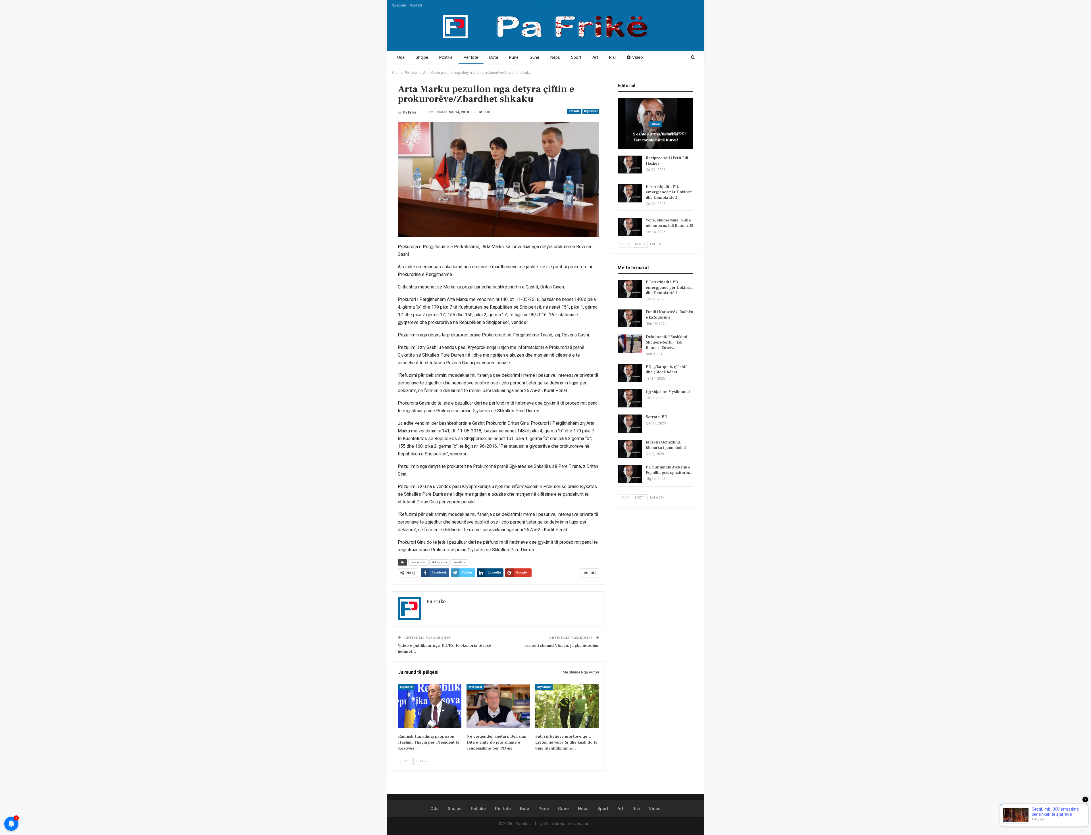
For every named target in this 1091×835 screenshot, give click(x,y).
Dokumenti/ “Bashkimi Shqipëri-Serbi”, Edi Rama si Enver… (666, 342)
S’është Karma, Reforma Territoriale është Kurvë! (655, 137)
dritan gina (439, 562)
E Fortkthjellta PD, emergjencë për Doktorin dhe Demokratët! (669, 192)
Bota (493, 57)
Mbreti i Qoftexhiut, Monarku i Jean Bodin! (666, 445)
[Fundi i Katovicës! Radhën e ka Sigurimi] (630, 318)
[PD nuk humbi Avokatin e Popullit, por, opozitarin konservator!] (630, 474)
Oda (401, 57)
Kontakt (416, 5)
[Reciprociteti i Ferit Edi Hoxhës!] (630, 165)
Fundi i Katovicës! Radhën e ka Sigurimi (669, 314)
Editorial (655, 124)
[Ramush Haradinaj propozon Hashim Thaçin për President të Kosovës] (429, 706)
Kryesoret (590, 111)
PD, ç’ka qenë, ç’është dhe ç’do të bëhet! (667, 369)
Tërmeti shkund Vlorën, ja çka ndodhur (561, 645)
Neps (555, 57)
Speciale (399, 5)
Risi (612, 57)
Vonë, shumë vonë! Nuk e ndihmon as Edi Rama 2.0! (669, 223)
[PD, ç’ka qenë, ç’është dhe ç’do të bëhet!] (630, 373)
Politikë (446, 57)
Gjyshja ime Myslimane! (668, 391)
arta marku (418, 562)
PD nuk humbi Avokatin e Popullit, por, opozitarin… (669, 470)
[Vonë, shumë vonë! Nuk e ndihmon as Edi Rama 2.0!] (630, 227)
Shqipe (422, 57)
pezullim (459, 562)
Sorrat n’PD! (657, 417)
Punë (514, 57)
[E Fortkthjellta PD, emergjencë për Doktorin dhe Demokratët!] (630, 193)
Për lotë (471, 57)
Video (637, 57)
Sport (576, 57)
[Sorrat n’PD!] (630, 424)
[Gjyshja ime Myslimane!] (630, 398)
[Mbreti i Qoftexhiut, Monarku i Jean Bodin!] (630, 449)
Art (595, 57)
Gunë (534, 57)
